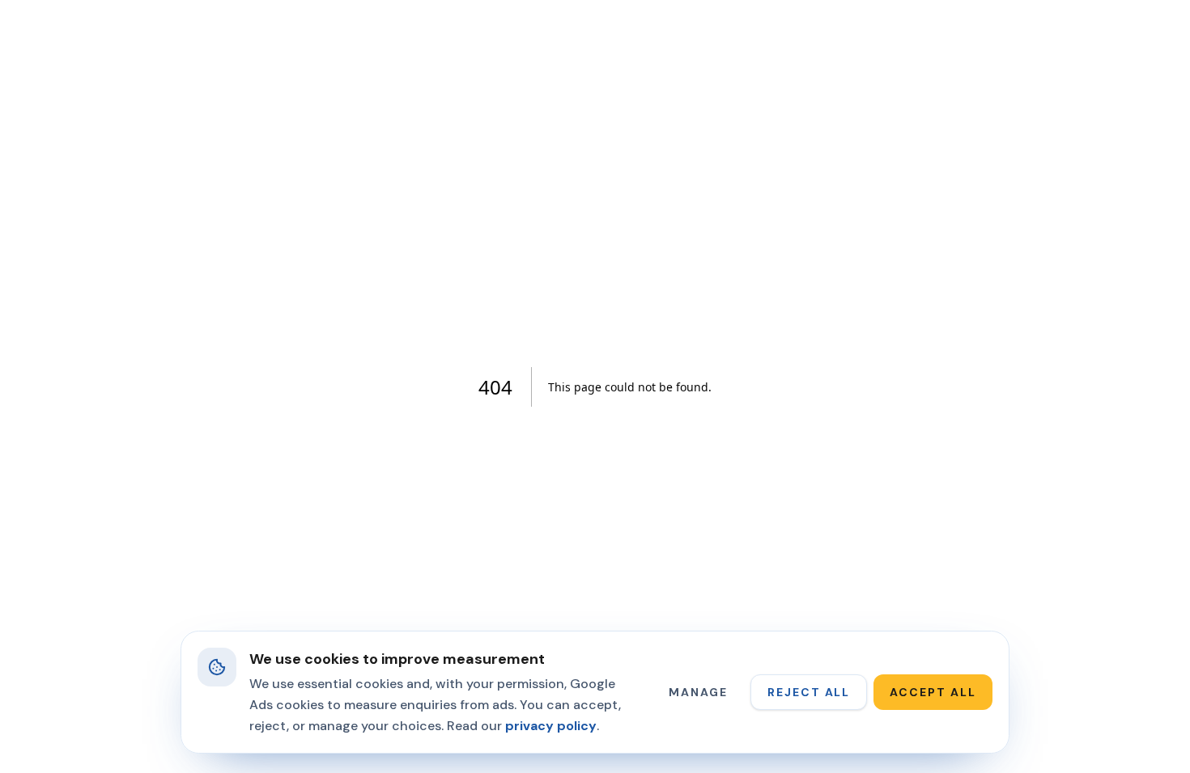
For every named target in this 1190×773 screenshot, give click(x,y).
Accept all (933, 692)
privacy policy (551, 725)
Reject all (809, 692)
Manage (698, 692)
